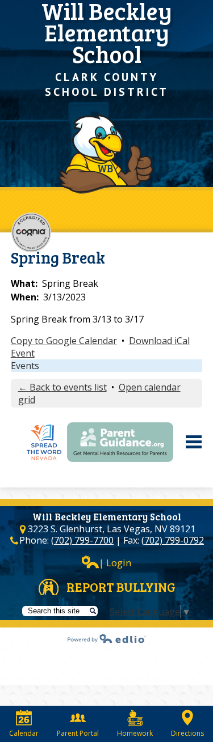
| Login (115, 562)
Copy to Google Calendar (64, 340)
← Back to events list (62, 387)
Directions (187, 733)
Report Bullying (121, 586)
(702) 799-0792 (172, 540)
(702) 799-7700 (82, 540)
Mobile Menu (194, 441)
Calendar (24, 733)
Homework (135, 733)
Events (25, 365)
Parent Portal (78, 733)
